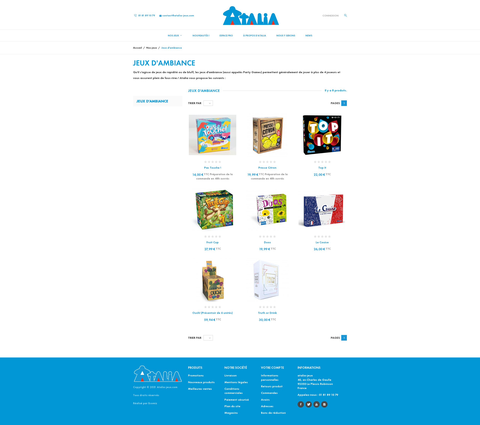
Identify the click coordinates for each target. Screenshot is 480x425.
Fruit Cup (212, 242)
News (308, 35)
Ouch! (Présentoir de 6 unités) (212, 313)
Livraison (230, 375)
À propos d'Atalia (254, 35)
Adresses (267, 406)
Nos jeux (173, 35)
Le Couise (322, 242)
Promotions (196, 375)
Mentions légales (236, 382)
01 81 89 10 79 (146, 15)
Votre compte (272, 368)
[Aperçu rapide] (209, 139)
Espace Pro (226, 35)
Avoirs (265, 399)
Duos (267, 242)
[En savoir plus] (216, 139)
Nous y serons (285, 35)
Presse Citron (267, 167)
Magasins (231, 412)
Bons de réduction (273, 412)
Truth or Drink (267, 313)
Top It (322, 167)
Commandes (269, 393)
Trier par (194, 103)
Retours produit (272, 386)
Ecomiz (152, 403)
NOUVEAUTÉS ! (201, 35)
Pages (335, 103)
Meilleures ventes (200, 388)
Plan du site (232, 406)
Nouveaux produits (201, 382)
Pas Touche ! (212, 167)
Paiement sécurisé (236, 399)
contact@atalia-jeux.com (176, 15)
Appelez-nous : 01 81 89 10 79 (318, 394)
